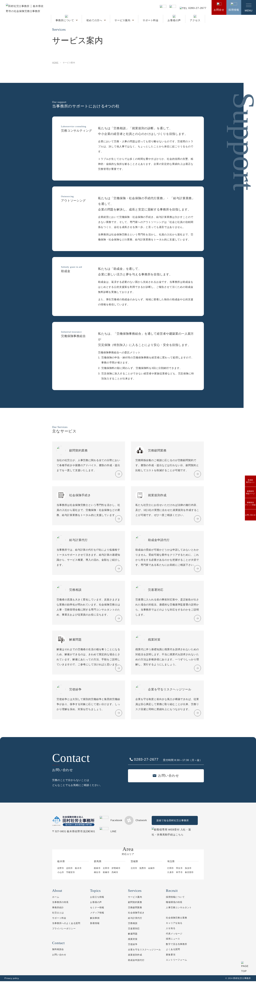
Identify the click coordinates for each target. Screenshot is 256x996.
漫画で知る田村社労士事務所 (172, 820)
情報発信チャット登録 (250, 504)
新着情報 (94, 923)
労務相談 (132, 923)
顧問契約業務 (135, 902)
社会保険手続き (136, 912)
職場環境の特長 (174, 902)
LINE (113, 831)
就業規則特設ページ (250, 492)
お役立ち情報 (97, 897)
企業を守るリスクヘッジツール (144, 949)
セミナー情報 (97, 907)
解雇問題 (132, 933)
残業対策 (132, 939)
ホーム (55, 897)
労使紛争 (132, 944)
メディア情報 (97, 912)
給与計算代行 (135, 918)
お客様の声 (174, 20)
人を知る (170, 928)
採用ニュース (173, 938)
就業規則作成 (135, 954)
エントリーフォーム (176, 960)
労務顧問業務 (135, 907)
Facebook (116, 820)
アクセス (195, 20)
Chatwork (141, 820)
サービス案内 (123, 20)
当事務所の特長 (60, 902)
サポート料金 (151, 20)
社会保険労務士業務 (176, 917)
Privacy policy (11, 978)
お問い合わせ (250, 515)
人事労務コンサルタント (179, 907)
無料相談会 (58, 949)
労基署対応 (134, 928)
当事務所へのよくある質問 (66, 923)
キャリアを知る (174, 923)
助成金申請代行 (136, 960)
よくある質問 (173, 949)
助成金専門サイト (250, 481)
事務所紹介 (58, 907)
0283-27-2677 (197, 8)
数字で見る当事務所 (176, 944)
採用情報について (175, 897)
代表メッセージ (174, 933)
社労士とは (58, 912)
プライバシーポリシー (64, 928)
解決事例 (94, 918)
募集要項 (170, 954)
